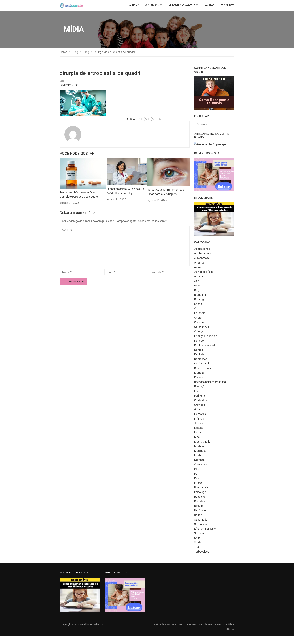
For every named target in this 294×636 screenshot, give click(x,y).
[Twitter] (146, 119)
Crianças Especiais (205, 336)
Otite (197, 469)
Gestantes (200, 400)
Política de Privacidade (165, 624)
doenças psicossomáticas (210, 381)
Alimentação (202, 258)
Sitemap (230, 629)
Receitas (199, 501)
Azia (197, 281)
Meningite (200, 450)
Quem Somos (155, 5)
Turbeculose (201, 551)
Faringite (199, 395)
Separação (200, 519)
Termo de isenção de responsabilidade (216, 624)
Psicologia (200, 492)
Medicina (199, 446)
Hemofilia (200, 414)
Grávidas (199, 404)
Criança (199, 331)
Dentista (199, 354)
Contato (229, 5)
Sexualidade (201, 524)
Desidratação (202, 363)
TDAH (198, 547)
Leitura (198, 427)
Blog (211, 5)
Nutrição (199, 459)
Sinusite (199, 533)
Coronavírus (201, 326)
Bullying (199, 299)
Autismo (199, 276)
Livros (198, 432)
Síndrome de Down (205, 528)
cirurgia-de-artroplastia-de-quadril (114, 52)
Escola (198, 391)
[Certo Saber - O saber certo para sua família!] (71, 5)
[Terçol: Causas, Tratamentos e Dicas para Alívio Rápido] (168, 171)
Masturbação (202, 441)
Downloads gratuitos (185, 5)
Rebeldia (199, 496)
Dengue (199, 340)
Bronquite (200, 294)
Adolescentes (202, 253)
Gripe (197, 409)
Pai (196, 473)
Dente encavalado (205, 345)
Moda (197, 455)
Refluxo (198, 505)
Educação (200, 386)
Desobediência (203, 368)
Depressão (200, 359)
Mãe (197, 437)
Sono (197, 537)
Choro (198, 317)
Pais (196, 478)
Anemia (199, 262)
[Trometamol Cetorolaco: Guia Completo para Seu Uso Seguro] (83, 173)
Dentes (198, 349)
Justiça (198, 423)
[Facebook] (139, 119)
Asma (197, 267)
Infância (199, 418)
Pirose (198, 482)
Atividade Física (203, 271)
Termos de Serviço (187, 624)
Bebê (197, 285)
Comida (199, 322)
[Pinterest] (153, 119)
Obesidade (200, 464)
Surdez (198, 542)
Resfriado (200, 510)
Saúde (198, 515)
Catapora (199, 313)
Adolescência (202, 248)
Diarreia (199, 372)
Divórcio (199, 377)
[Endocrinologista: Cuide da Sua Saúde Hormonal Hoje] (127, 171)
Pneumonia (201, 487)
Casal (197, 308)
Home (135, 5)
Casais (198, 303)
